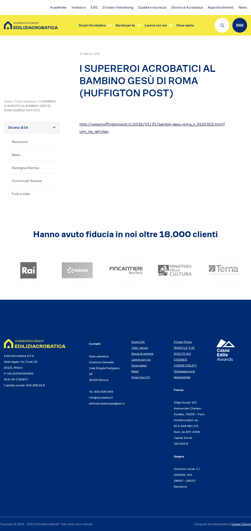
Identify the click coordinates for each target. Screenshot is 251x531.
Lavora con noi (156, 25)
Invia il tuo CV (140, 377)
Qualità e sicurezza (152, 7)
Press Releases (26, 101)
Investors (79, 7)
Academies (58, 7)
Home (8, 101)
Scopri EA (138, 342)
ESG (94, 7)
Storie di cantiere (142, 353)
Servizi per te (125, 25)
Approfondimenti (221, 7)
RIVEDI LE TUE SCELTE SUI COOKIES (184, 353)
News (242, 7)
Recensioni (20, 142)
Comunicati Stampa (27, 181)
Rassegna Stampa (25, 168)
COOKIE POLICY (185, 365)
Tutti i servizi (139, 348)
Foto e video (21, 194)
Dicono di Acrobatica (187, 7)
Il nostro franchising (117, 7)
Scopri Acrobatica (92, 25)
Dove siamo (185, 25)
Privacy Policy (183, 342)
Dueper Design (241, 524)
